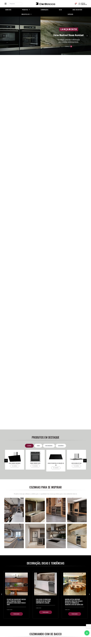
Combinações (44, 10)
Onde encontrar (77, 10)
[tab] (29, 446)
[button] (5, 3)
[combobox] (15, 3)
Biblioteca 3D (26, 14)
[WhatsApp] (87, 633)
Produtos (25, 10)
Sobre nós (8, 10)
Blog (60, 10)
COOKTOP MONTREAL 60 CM (76, 463)
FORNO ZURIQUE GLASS (15, 463)
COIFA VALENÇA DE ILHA (56, 463)
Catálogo (70, 14)
